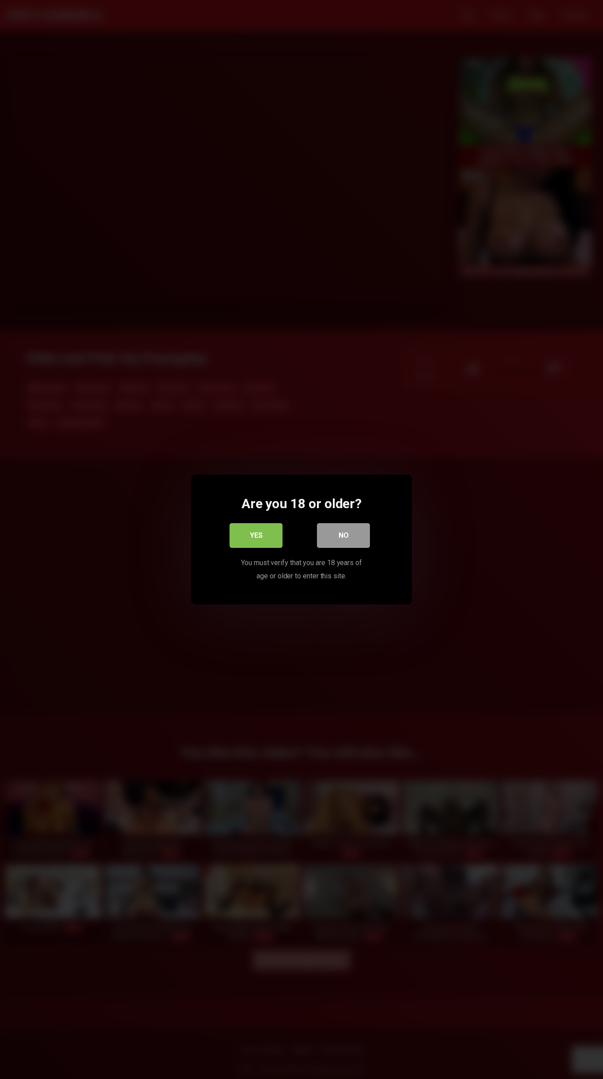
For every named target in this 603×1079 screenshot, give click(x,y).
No (344, 535)
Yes (256, 535)
